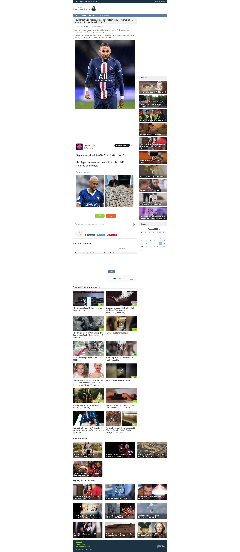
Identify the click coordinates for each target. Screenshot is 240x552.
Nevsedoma (88, 10)
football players (93, 224)
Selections (91, 15)
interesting (85, 224)
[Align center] (90, 253)
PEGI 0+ (88, 26)
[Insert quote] (107, 253)
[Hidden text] (104, 253)
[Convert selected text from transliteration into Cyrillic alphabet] (110, 253)
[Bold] (75, 253)
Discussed (88, 1)
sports (80, 224)
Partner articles (80, 544)
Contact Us (79, 542)
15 (160, 241)
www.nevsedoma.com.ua (83, 546)
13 (154, 241)
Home (76, 1)
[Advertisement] (105, 124)
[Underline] (80, 253)
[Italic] (77, 253)
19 (150, 243)
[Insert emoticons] (97, 253)
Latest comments (103, 15)
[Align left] (87, 253)
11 (146, 241)
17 (142, 243)
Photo (77, 15)
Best (81, 1)
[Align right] (93, 253)
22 (160, 243)
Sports (83, 26)
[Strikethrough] (83, 253)
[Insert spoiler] (113, 253)
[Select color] (100, 253)
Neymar (101, 224)
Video (84, 15)
